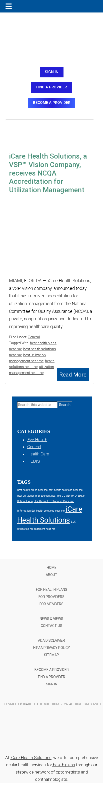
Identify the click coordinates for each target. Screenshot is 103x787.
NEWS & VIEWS (51, 619)
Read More (72, 375)
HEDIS (33, 461)
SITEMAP (51, 655)
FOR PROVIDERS (51, 597)
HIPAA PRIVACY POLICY (51, 648)
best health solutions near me (65, 490)
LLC (73, 521)
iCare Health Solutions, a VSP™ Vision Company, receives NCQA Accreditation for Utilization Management (48, 173)
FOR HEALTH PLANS (51, 589)
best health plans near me (32, 490)
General (34, 337)
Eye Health (37, 439)
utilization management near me (36, 529)
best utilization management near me (39, 495)
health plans (63, 764)
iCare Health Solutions (31, 757)
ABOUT (52, 575)
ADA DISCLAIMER (51, 640)
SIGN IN (51, 72)
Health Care (38, 453)
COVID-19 (68, 495)
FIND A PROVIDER (51, 87)
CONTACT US (51, 626)
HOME (51, 568)
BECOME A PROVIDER (51, 102)
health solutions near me (50, 510)
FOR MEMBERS (52, 604)
